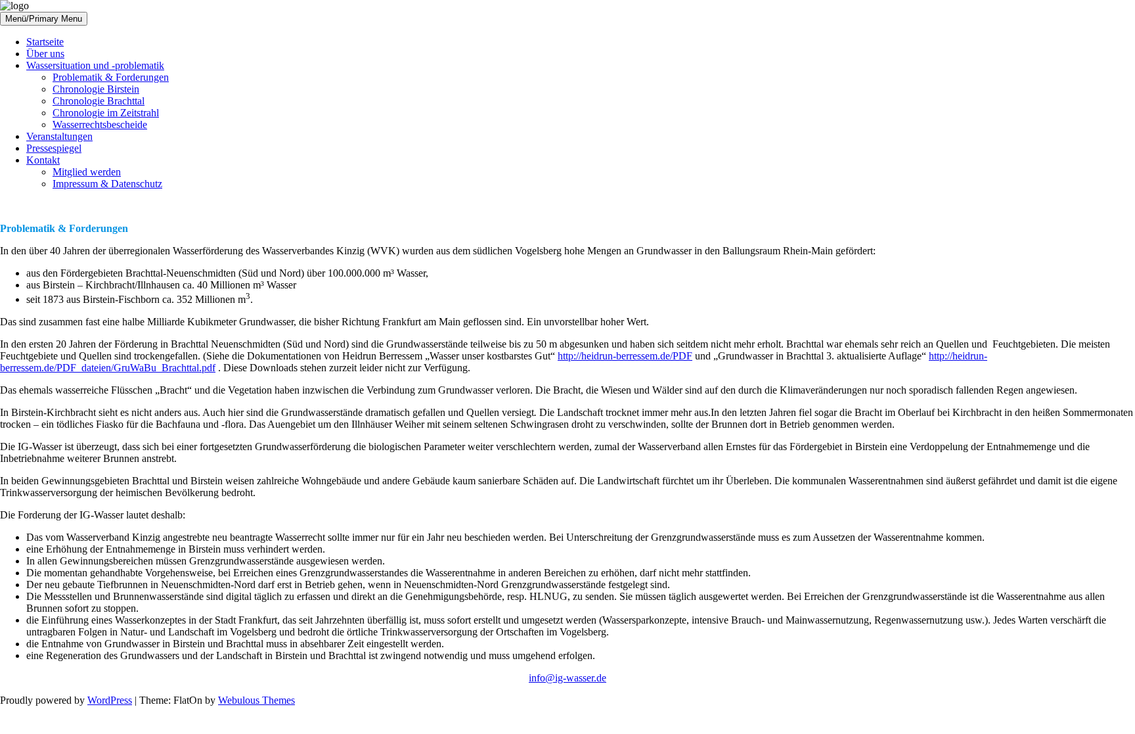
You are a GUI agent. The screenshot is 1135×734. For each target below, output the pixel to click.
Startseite (45, 41)
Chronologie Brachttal (99, 100)
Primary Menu (55, 19)
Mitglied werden (87, 171)
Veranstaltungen (59, 136)
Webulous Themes (256, 700)
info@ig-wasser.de (567, 677)
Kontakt (43, 160)
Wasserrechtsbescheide (100, 124)
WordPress (109, 700)
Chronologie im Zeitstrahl (106, 112)
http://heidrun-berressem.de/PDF (625, 355)
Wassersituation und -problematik (95, 65)
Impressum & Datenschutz (107, 183)
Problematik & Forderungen (111, 77)
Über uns (45, 53)
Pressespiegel (53, 148)
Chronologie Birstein (96, 89)
